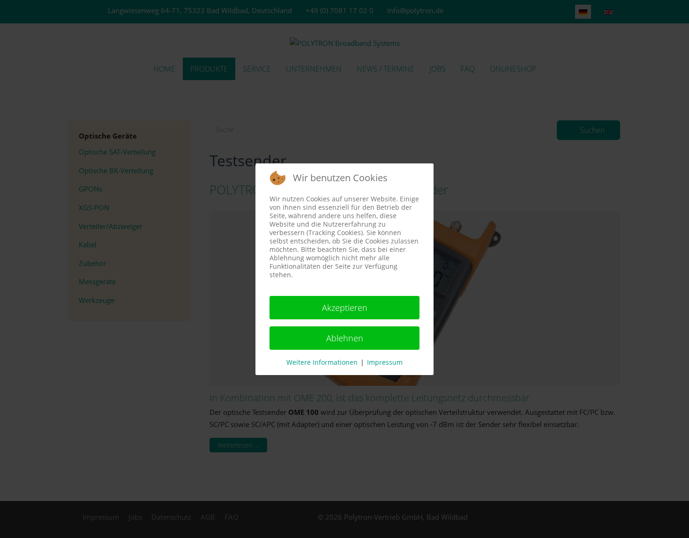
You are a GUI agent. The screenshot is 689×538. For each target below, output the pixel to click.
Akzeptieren (344, 307)
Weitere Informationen (322, 362)
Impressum (385, 362)
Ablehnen (344, 338)
